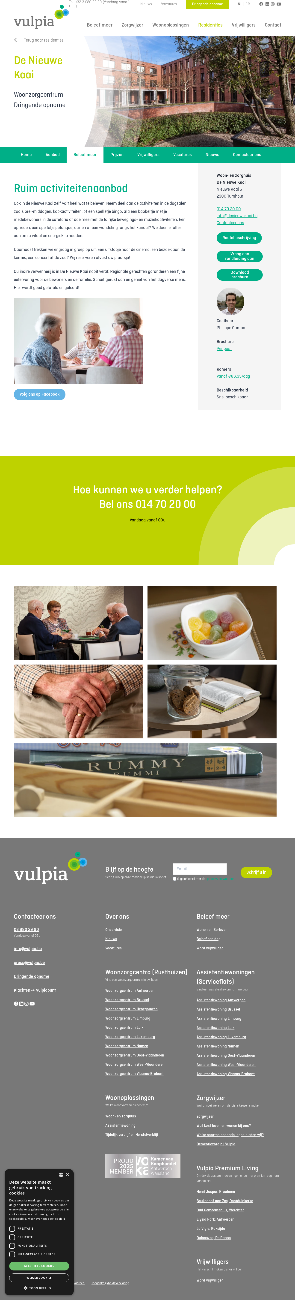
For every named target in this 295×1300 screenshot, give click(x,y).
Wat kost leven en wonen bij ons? (224, 1125)
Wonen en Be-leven (212, 929)
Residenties (210, 25)
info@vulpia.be (28, 949)
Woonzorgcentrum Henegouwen (131, 1009)
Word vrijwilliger (210, 948)
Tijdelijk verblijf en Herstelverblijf (131, 1134)
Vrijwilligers (244, 25)
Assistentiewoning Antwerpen (221, 1000)
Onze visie (113, 929)
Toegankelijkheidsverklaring (110, 1283)
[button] (39, 1288)
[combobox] (61, 1175)
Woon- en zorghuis (120, 1116)
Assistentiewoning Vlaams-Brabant (226, 1074)
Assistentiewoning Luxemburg (221, 1037)
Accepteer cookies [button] (39, 1266)
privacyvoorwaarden (221, 879)
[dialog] (39, 1232)
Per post (224, 349)
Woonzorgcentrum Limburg (127, 1018)
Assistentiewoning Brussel (218, 1009)
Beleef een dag (209, 939)
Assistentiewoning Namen (218, 1046)
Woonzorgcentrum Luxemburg (130, 1037)
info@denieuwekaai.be (237, 216)
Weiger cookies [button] (39, 1278)
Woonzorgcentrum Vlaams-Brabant (134, 1073)
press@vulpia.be (29, 963)
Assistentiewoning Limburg (219, 1018)
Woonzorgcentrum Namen (126, 1046)
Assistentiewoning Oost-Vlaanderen (226, 1055)
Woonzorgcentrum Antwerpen (129, 990)
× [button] (67, 1175)
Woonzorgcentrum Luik (124, 1027)
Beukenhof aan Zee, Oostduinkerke (225, 1201)
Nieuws (146, 4)
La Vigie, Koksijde (211, 1228)
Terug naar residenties (44, 40)
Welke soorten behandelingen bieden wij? (230, 1135)
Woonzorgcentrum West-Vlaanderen (135, 1064)
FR (247, 4)
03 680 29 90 (26, 930)
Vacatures (169, 4)
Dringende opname (207, 4)
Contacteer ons (247, 155)
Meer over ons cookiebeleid (46, 1219)
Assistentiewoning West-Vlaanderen (226, 1064)
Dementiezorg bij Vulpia (216, 1144)
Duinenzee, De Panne (214, 1238)
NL (240, 4)
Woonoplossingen (170, 25)
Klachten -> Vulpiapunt (35, 990)
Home (26, 155)
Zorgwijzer (132, 25)
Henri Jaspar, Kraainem (216, 1191)
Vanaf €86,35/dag (233, 376)
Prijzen (117, 155)
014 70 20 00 (229, 209)
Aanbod (53, 155)
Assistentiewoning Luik (215, 1028)
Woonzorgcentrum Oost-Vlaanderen (134, 1055)
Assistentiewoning (120, 1125)
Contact (273, 25)
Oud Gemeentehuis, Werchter (220, 1210)
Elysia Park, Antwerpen (215, 1219)
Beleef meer (99, 25)
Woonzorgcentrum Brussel (127, 1000)
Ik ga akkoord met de (206, 879)
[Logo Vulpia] (41, 17)
